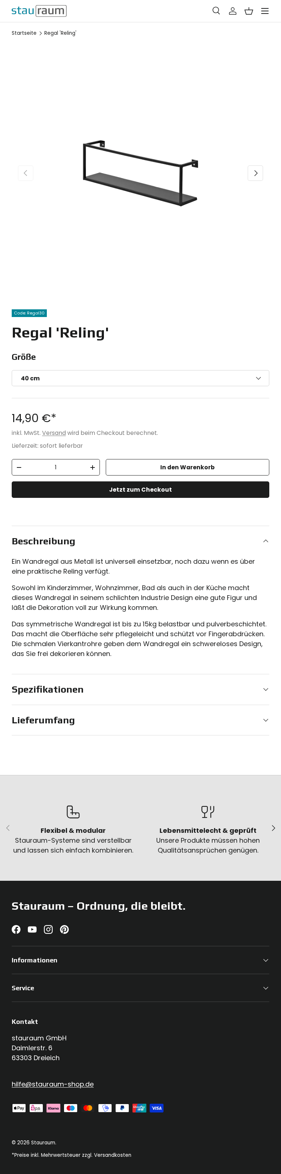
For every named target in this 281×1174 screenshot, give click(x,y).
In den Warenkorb (187, 467)
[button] (249, 11)
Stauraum (43, 1142)
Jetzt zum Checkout (140, 489)
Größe (24, 357)
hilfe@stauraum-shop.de (53, 1084)
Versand (54, 433)
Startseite (24, 33)
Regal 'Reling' (60, 33)
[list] (140, 173)
